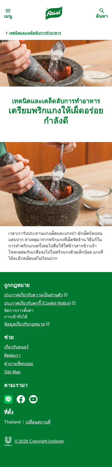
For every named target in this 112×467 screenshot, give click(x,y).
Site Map (12, 372)
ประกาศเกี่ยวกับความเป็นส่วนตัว (33, 295)
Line (8, 399)
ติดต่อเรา (12, 355)
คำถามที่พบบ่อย (18, 363)
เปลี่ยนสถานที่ (38, 422)
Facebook (21, 399)
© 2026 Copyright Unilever (39, 441)
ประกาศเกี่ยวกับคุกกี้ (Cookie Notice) (37, 303)
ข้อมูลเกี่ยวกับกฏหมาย (24, 324)
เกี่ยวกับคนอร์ (16, 347)
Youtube (33, 399)
